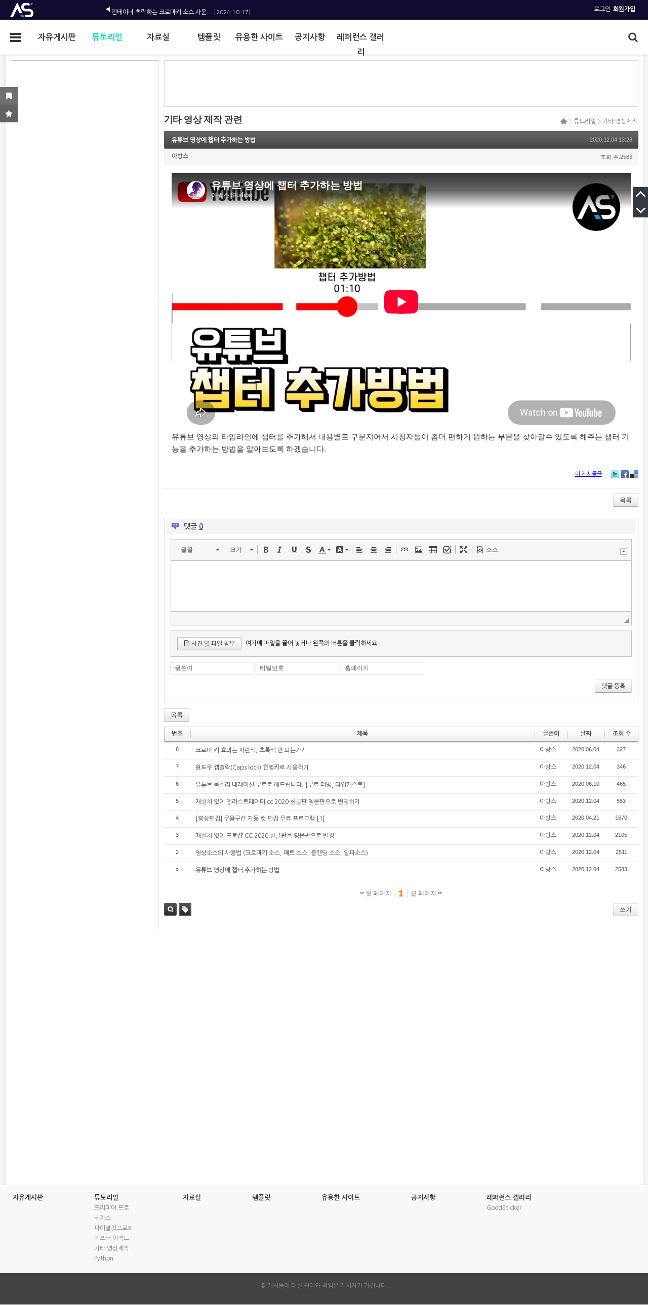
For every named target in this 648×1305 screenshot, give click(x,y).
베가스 (102, 1218)
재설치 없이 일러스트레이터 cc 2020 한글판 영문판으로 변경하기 (277, 802)
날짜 (585, 734)
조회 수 (622, 734)
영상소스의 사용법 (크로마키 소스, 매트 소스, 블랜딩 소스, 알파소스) (281, 853)
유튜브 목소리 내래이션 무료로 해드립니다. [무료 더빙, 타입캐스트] (280, 785)
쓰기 (626, 909)
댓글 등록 (613, 686)
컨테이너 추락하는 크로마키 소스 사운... (162, 9)
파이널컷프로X (113, 1228)
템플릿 (208, 37)
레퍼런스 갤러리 (360, 40)
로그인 (602, 9)
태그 (185, 909)
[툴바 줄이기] (623, 551)
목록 (626, 500)
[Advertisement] (83, 215)
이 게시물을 (588, 474)
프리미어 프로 (111, 1208)
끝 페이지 (424, 893)
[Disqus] (324, 1056)
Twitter (615, 474)
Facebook (625, 474)
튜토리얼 (107, 37)
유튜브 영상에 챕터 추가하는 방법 (214, 140)
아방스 (180, 156)
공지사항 (310, 37)
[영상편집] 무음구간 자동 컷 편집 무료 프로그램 (255, 819)
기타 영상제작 (619, 121)
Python (103, 1258)
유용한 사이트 (259, 37)
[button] (199, 550)
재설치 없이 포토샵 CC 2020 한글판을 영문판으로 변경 (264, 836)
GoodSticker (504, 1208)
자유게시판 (57, 37)
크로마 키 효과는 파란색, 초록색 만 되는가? (249, 750)
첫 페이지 (377, 893)
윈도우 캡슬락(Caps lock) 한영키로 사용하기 (252, 767)
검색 (170, 909)
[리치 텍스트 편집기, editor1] (401, 586)
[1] (320, 819)
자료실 (158, 37)
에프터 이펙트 (111, 1238)
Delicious (634, 474)
